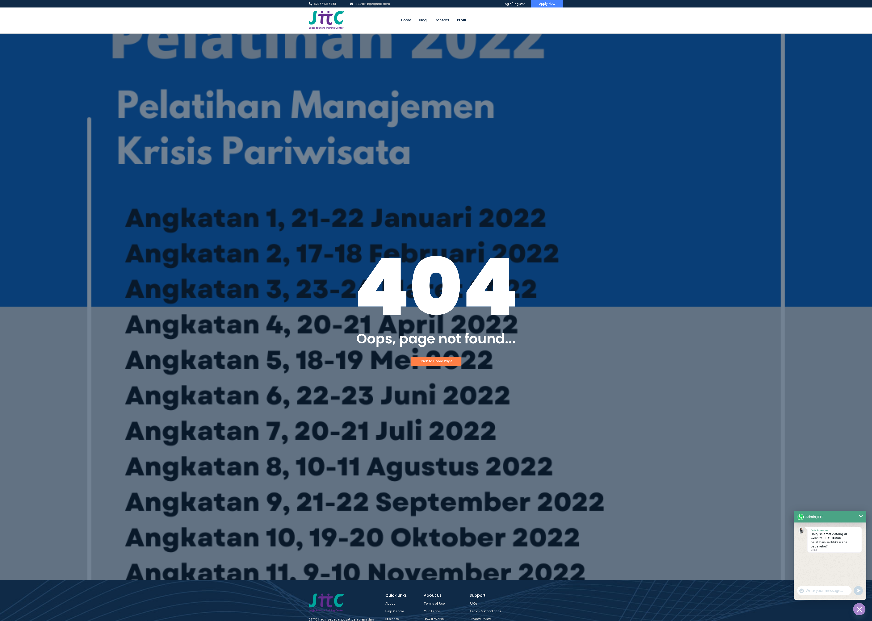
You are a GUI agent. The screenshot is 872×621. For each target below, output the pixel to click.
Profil (461, 20)
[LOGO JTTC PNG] (326, 20)
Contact (441, 20)
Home (406, 20)
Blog (423, 20)
